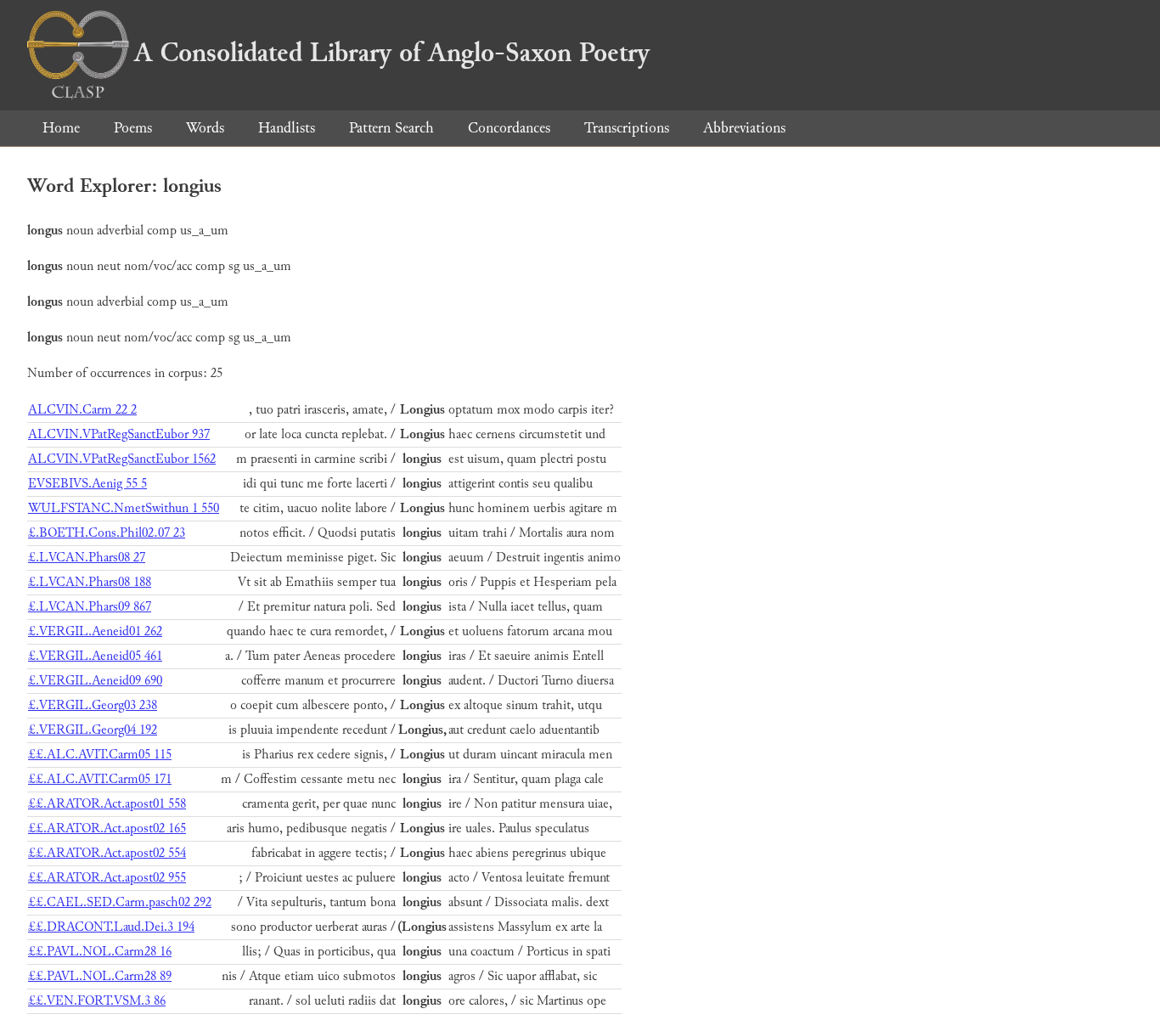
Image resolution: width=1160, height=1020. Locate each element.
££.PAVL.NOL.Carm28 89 (100, 976)
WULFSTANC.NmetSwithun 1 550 (123, 508)
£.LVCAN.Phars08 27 (86, 557)
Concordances (509, 127)
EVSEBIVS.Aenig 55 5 (87, 483)
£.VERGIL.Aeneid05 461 (95, 656)
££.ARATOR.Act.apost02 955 (107, 878)
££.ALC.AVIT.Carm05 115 (100, 754)
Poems (133, 127)
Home (61, 127)
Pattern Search (391, 127)
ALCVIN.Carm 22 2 (82, 410)
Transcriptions (626, 127)
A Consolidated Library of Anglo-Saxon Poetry (392, 52)
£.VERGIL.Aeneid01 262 (95, 631)
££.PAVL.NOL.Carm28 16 (100, 951)
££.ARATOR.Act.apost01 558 (107, 804)
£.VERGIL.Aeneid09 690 (95, 680)
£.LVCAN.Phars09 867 (89, 607)
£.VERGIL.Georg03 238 (92, 705)
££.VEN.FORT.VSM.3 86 (97, 1001)
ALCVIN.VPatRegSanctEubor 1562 (122, 459)
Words (205, 127)
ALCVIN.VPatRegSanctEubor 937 (119, 434)
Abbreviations (744, 127)
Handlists (286, 127)
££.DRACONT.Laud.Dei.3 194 (111, 927)
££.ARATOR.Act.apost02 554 (107, 853)
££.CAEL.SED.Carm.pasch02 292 (119, 902)
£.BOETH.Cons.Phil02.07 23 (106, 533)
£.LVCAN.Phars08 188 (89, 582)
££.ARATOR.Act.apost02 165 (107, 828)
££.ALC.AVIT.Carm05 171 (100, 779)
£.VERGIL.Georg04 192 (92, 730)
